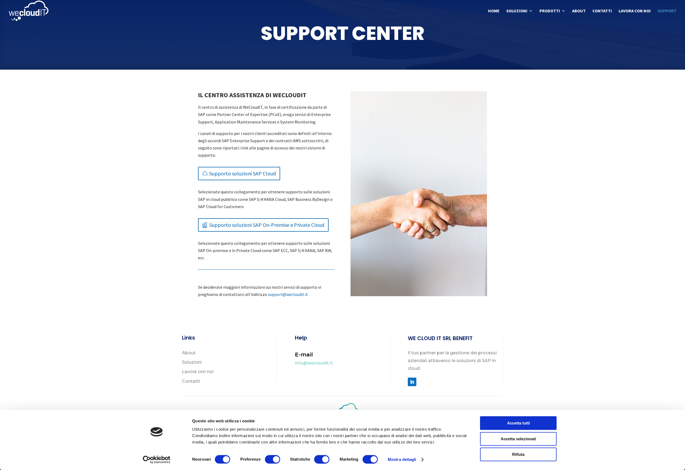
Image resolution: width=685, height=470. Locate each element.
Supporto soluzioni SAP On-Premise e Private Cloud (266, 224)
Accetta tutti (518, 423)
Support (666, 11)
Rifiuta (518, 454)
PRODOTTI (549, 11)
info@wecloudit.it (314, 363)
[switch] (272, 459)
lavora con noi (635, 11)
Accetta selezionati (518, 439)
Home (494, 11)
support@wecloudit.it (288, 294)
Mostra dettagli (402, 459)
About (579, 11)
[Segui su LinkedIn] (412, 382)
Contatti (602, 11)
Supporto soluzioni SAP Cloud (242, 173)
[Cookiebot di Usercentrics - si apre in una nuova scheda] (156, 460)
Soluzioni (516, 11)
